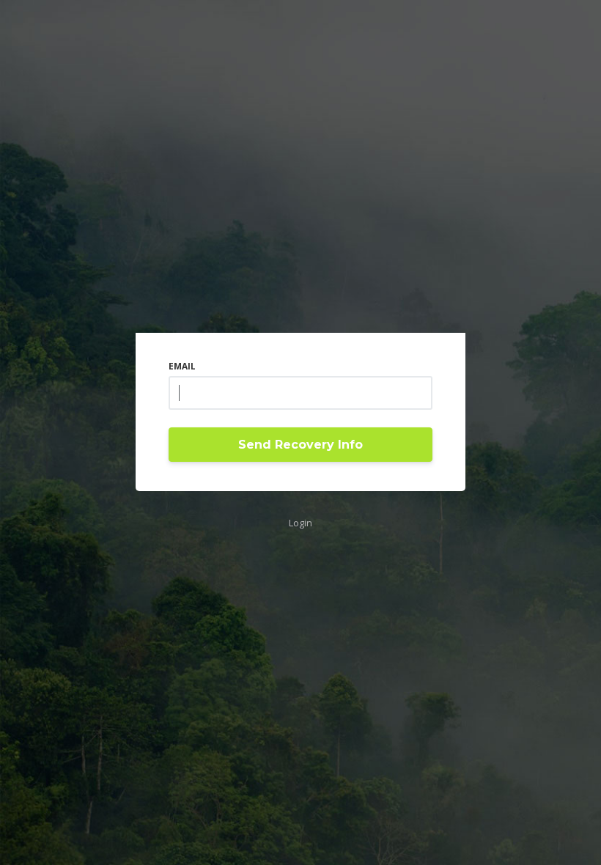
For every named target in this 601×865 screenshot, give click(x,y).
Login (300, 522)
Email (182, 366)
